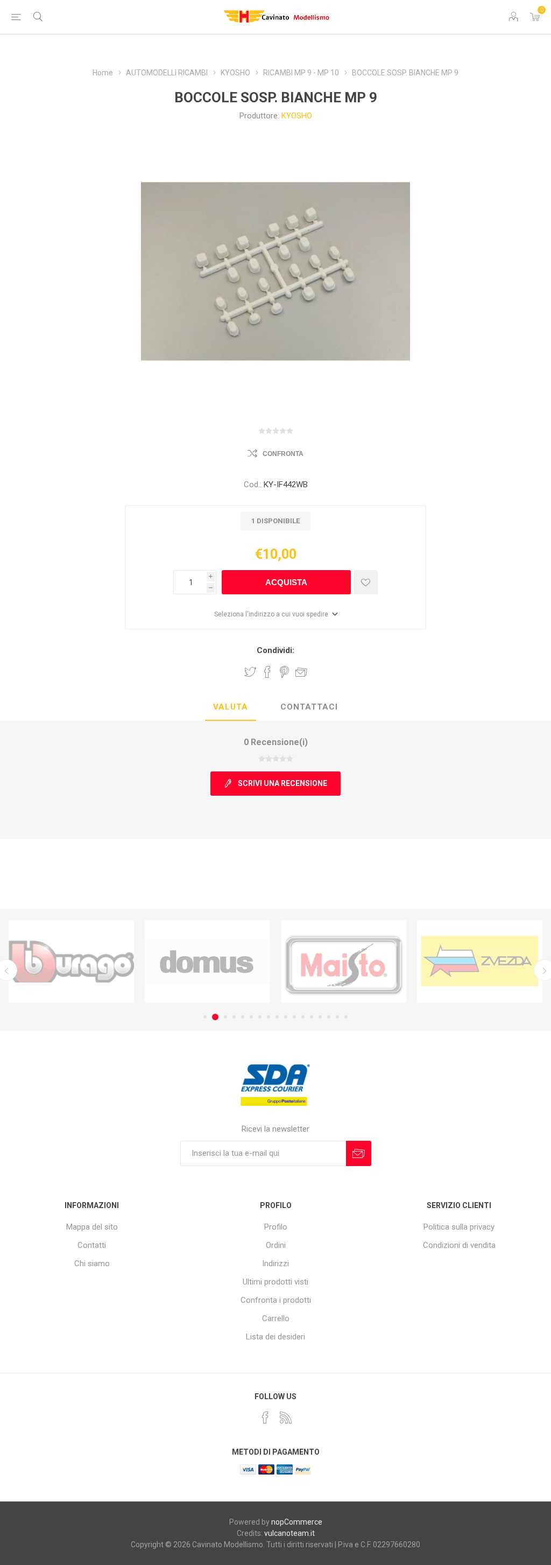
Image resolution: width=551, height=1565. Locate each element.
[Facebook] (265, 1417)
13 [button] (311, 1017)
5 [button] (242, 1017)
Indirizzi (275, 1263)
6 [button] (251, 1017)
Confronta (283, 454)
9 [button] (277, 1017)
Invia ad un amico (301, 672)
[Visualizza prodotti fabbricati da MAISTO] (207, 961)
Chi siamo (92, 1263)
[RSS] (285, 1417)
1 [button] (205, 1017)
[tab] (230, 707)
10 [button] (285, 1017)
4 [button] (234, 1017)
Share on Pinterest (284, 672)
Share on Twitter (250, 672)
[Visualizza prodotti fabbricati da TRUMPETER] (479, 961)
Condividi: (275, 650)
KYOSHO (296, 116)
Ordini (276, 1245)
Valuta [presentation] (230, 707)
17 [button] (346, 1017)
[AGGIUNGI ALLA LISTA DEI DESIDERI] (366, 582)
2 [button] (213, 1017)
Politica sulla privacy (459, 1227)
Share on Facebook (267, 672)
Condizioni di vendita (459, 1245)
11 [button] (294, 1017)
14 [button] (320, 1017)
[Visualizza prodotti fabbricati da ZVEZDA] (343, 961)
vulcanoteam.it (289, 1533)
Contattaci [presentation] (309, 707)
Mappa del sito (92, 1227)
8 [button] (268, 1017)
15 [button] (328, 1017)
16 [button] (337, 1017)
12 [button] (303, 1017)
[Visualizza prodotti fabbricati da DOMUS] (71, 961)
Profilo (275, 1227)
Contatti (91, 1245)
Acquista (286, 582)
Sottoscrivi (358, 1153)
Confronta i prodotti (276, 1300)
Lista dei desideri (275, 1337)
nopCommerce (296, 1522)
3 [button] (224, 1017)
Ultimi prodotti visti (275, 1282)
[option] (71, 961)
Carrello (275, 1318)
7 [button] (260, 1017)
